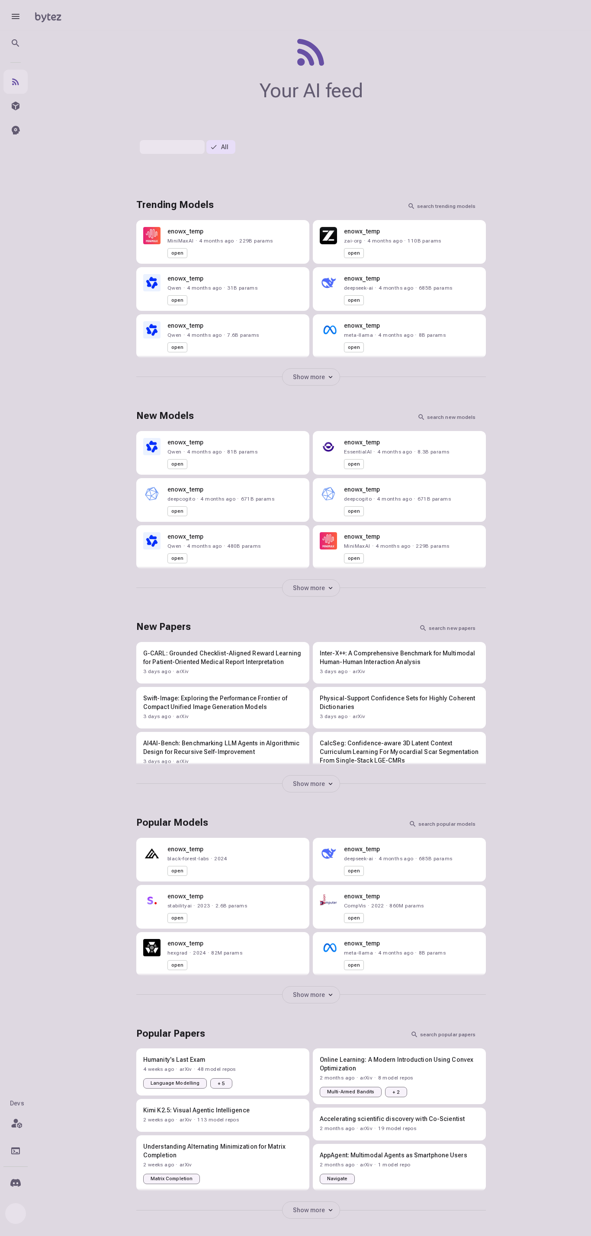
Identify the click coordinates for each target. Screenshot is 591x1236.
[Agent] (15, 130)
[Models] (15, 106)
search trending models (446, 206)
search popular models (446, 824)
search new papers (452, 628)
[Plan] (15, 1123)
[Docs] (15, 1151)
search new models (451, 417)
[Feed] (15, 82)
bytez (48, 16)
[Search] (15, 43)
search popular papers (447, 1035)
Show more (309, 377)
